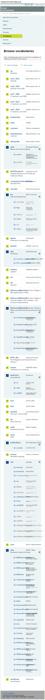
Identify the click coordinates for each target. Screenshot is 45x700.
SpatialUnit (20, 620)
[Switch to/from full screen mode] (32, 5)
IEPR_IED (14, 358)
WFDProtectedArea (21, 649)
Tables (5, 25)
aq (11, 71)
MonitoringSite (21, 605)
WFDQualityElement (21, 654)
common (14, 128)
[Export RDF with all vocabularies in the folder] (39, 149)
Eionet (11, 13)
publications (15, 443)
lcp (11, 419)
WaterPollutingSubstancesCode (21, 348)
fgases (13, 238)
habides (13, 269)
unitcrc (18, 229)
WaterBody (20, 638)
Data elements (7, 28)
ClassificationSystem (21, 580)
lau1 (12, 401)
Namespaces (7, 43)
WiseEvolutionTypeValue (21, 664)
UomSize (19, 633)
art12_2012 (14, 79)
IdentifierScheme (21, 597)
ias (11, 277)
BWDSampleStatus (21, 568)
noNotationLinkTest (21, 497)
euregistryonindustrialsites (18, 181)
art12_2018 (14, 86)
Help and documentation (10, 17)
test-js (18, 501)
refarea (18, 219)
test (11, 462)
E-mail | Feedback (8, 693)
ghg (12, 251)
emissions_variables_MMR (21, 259)
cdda (12, 123)
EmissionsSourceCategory (21, 592)
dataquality (15, 141)
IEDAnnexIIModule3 (18, 298)
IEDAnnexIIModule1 (18, 290)
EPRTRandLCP (16, 171)
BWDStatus (20, 574)
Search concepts (27, 65)
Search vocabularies (12, 65)
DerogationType (21, 324)
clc (17, 383)
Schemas (6, 32)
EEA (11, 2)
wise (12, 550)
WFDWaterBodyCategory (21, 659)
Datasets (6, 21)
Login (28, 4)
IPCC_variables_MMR (21, 263)
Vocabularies (7, 36)
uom (12, 545)
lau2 (12, 406)
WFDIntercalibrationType (21, 642)
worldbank (14, 679)
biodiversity (15, 117)
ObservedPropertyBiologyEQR (21, 613)
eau (17, 481)
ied (11, 283)
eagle (18, 388)
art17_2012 (14, 102)
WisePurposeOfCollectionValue (21, 670)
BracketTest (20, 471)
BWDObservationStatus (21, 557)
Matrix (18, 601)
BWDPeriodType (21, 563)
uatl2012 (19, 393)
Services (5, 40)
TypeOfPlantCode (21, 337)
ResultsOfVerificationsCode (21, 330)
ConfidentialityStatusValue (21, 585)
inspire (13, 367)
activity (18, 154)
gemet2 (13, 246)
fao (11, 195)
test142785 (19, 505)
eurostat (13, 189)
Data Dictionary (18, 13)
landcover (14, 375)
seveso (13, 454)
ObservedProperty (21, 609)
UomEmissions (21, 628)
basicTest (19, 467)
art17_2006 (14, 94)
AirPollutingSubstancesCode (21, 318)
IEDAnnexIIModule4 (18, 308)
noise (12, 435)
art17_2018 (14, 109)
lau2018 (13, 412)
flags (18, 208)
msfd (12, 427)
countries (19, 448)
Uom (18, 624)
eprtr (12, 147)
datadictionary (16, 134)
